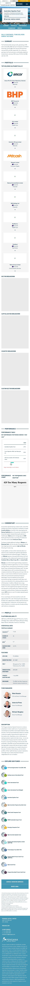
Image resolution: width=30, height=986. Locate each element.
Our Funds (19, 4)
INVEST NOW (14, 886)
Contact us (4, 1)
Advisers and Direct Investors (8, 5)
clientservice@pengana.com (8, 934)
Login (14, 1)
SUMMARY (6, 25)
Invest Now (25, 1)
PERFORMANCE (23, 25)
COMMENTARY (11, 28)
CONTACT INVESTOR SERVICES (14, 882)
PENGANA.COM (5, 925)
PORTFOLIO (14, 25)
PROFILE (20, 28)
